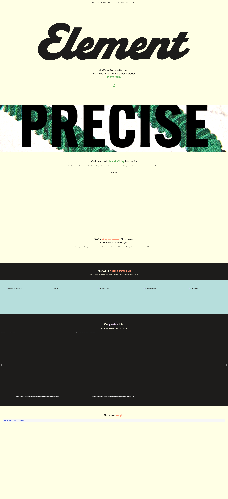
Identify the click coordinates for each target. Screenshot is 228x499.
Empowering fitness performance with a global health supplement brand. (37, 396)
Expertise (103, 2)
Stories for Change (118, 2)
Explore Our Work (114, 253)
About (97, 2)
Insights (128, 2)
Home (93, 2)
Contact (134, 2)
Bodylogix (37, 393)
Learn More (114, 172)
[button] (1, 365)
